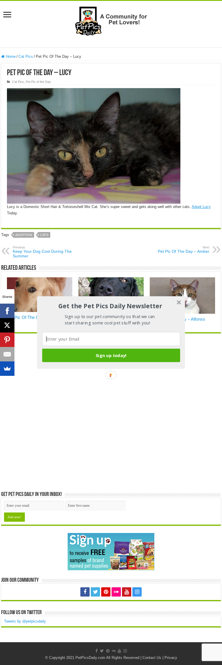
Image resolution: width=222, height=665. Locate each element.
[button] (110, 306)
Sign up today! (111, 355)
